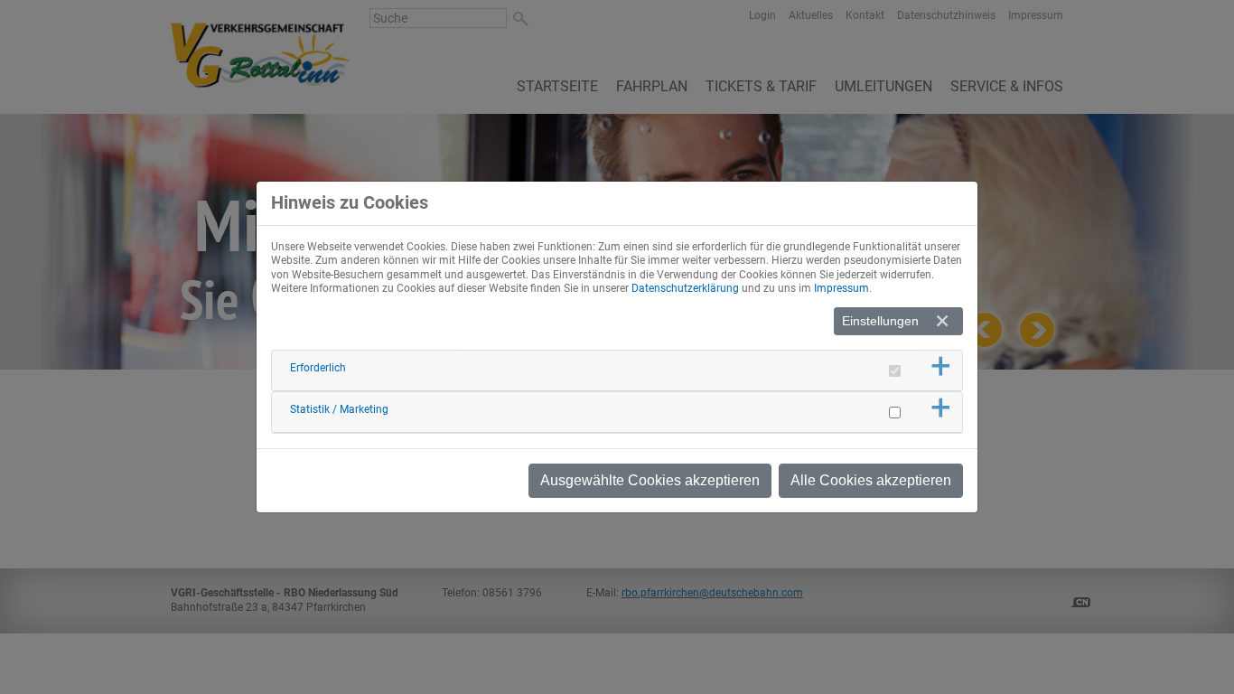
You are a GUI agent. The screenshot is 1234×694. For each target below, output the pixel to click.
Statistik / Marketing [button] (339, 409)
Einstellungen (880, 321)
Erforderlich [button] (318, 367)
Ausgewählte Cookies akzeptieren (650, 480)
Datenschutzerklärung (685, 288)
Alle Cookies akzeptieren (870, 480)
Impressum (841, 288)
